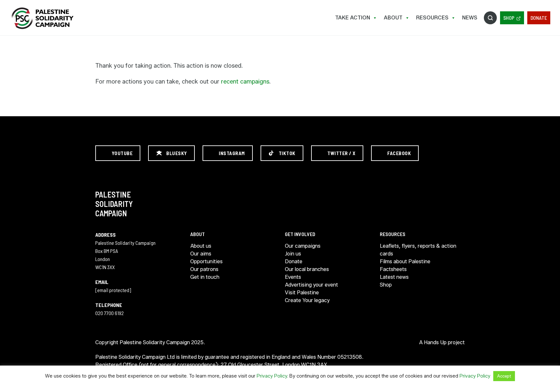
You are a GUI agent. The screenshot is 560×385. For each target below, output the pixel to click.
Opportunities (206, 261)
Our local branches (307, 269)
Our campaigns (303, 246)
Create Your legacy (307, 300)
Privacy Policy (272, 376)
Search (490, 17)
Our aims (200, 254)
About (393, 18)
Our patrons (204, 269)
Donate (539, 18)
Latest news (394, 277)
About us (200, 246)
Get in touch (204, 277)
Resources (432, 18)
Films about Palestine (405, 261)
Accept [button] (504, 376)
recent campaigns (245, 81)
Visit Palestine (302, 292)
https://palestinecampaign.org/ (42, 18)
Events (293, 277)
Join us (293, 254)
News (469, 18)
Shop (508, 18)
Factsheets (393, 269)
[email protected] (113, 290)
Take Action (352, 18)
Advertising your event (311, 285)
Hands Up (435, 342)
